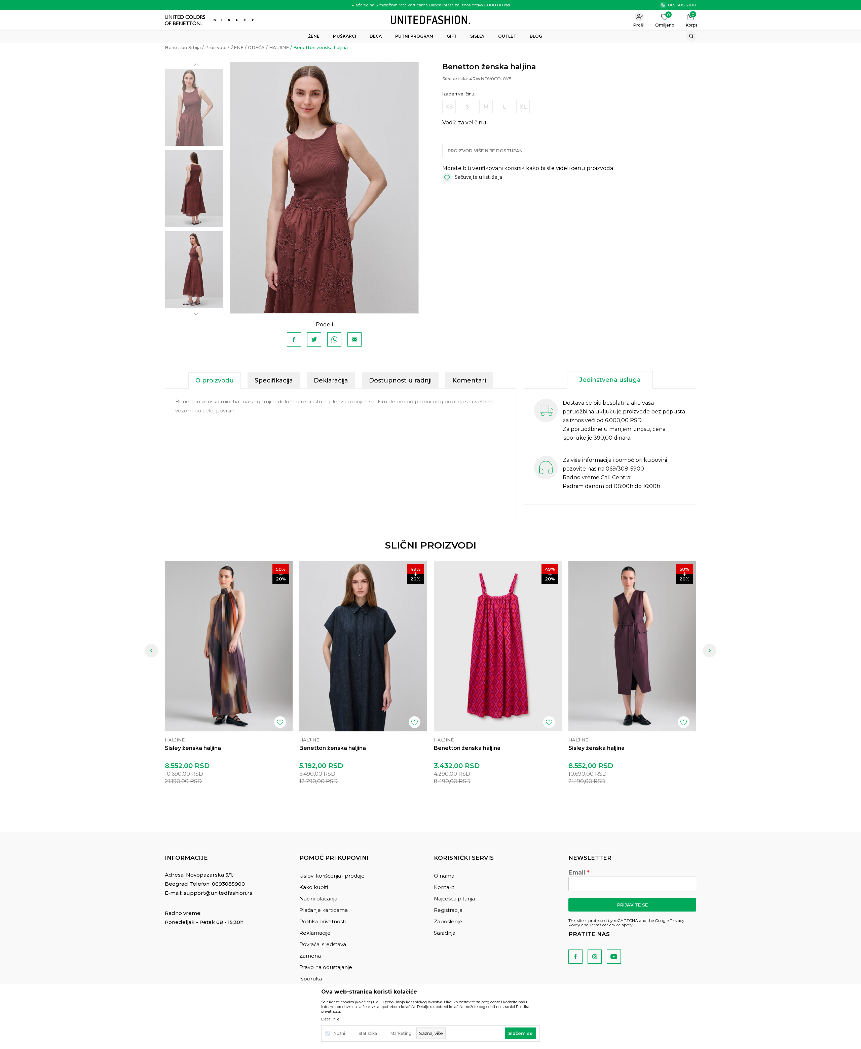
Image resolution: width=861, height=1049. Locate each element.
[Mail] (354, 339)
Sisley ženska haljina (193, 748)
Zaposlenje (448, 921)
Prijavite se (632, 904)
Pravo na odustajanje (325, 967)
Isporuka (310, 978)
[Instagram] (594, 956)
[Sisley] (235, 20)
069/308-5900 (625, 469)
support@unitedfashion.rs (218, 893)
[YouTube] (614, 956)
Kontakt (444, 887)
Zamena (310, 956)
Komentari (469, 380)
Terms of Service (605, 924)
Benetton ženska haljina (332, 748)
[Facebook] (294, 339)
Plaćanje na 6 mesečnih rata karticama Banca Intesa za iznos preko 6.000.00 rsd (430, 4)
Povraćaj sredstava (322, 944)
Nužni (339, 1034)
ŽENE (237, 47)
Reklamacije (315, 933)
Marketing (401, 1034)
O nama (444, 876)
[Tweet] (314, 339)
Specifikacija (274, 380)
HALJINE (279, 47)
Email (576, 872)
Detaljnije (330, 1019)
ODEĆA (256, 47)
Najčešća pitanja (454, 898)
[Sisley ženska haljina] (229, 646)
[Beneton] (186, 20)
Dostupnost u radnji (400, 380)
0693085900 (228, 884)
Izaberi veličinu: (458, 93)
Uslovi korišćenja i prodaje (332, 876)
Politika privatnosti (322, 921)
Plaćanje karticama (323, 910)
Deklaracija (331, 380)
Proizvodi (215, 47)
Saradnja (444, 933)
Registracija (448, 910)
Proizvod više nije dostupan (485, 150)
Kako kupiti (313, 887)
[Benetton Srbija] (430, 19)
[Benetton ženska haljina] (363, 646)
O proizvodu (214, 380)
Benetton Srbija (183, 47)
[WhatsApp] (334, 339)
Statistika (368, 1034)
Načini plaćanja (318, 898)
